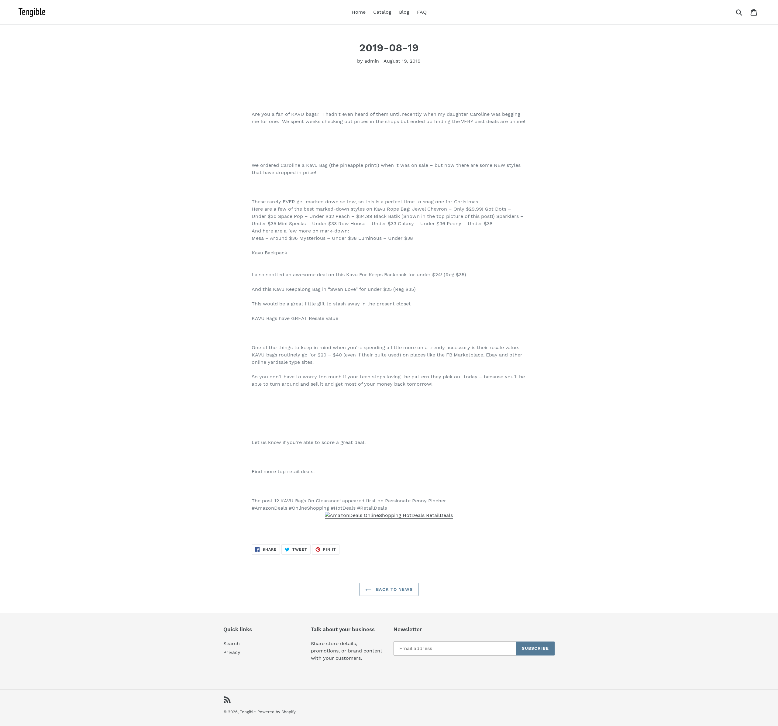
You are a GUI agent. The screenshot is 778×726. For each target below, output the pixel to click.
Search (231, 643)
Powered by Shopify (276, 712)
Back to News (393, 589)
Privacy (231, 652)
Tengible (248, 712)
